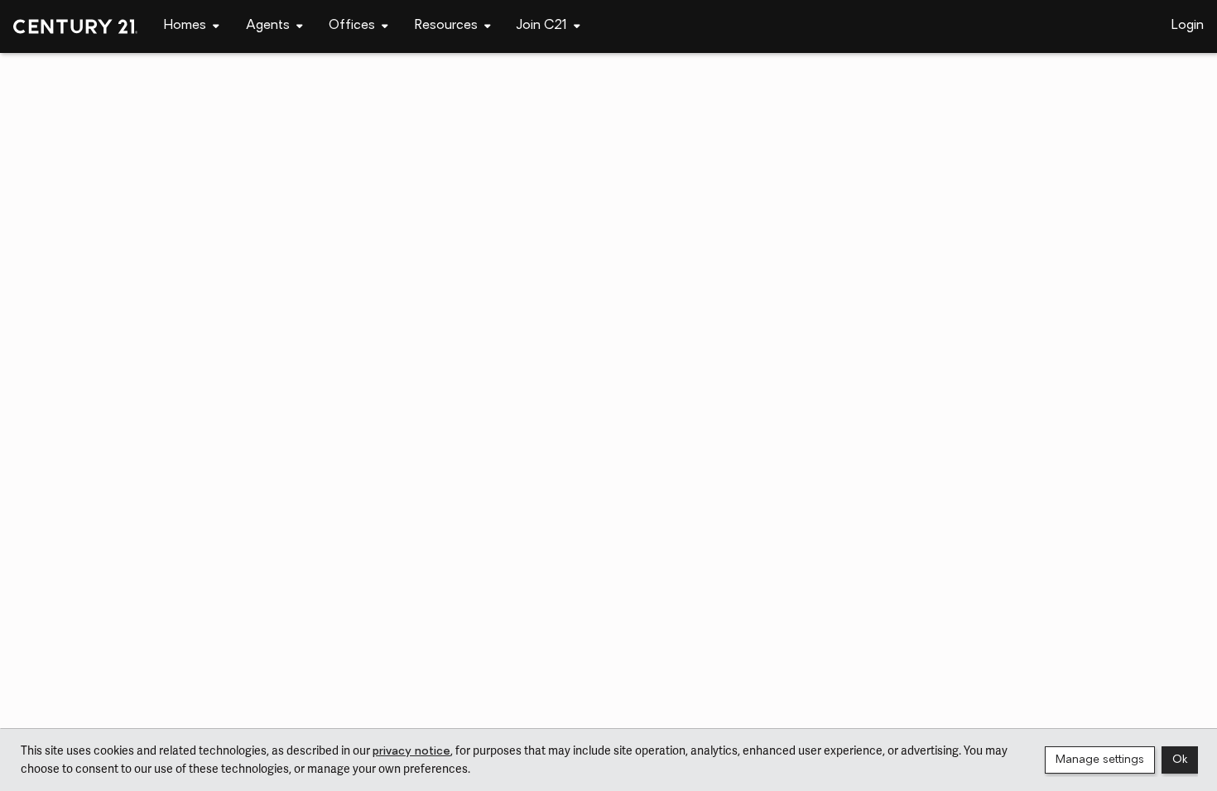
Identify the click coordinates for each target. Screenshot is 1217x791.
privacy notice (411, 751)
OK (1179, 760)
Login (1187, 25)
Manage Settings (1100, 760)
